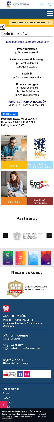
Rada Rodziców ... (42, 23)
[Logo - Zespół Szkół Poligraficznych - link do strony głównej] (19, 4)
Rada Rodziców (14, 33)
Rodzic (29, 23)
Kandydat (8, 402)
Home (13, 23)
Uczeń (6, 397)
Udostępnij (11, 114)
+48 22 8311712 (50, 4)
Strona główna (11, 388)
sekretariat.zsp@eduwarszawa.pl (44, 4)
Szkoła (20, 23)
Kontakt (7, 407)
